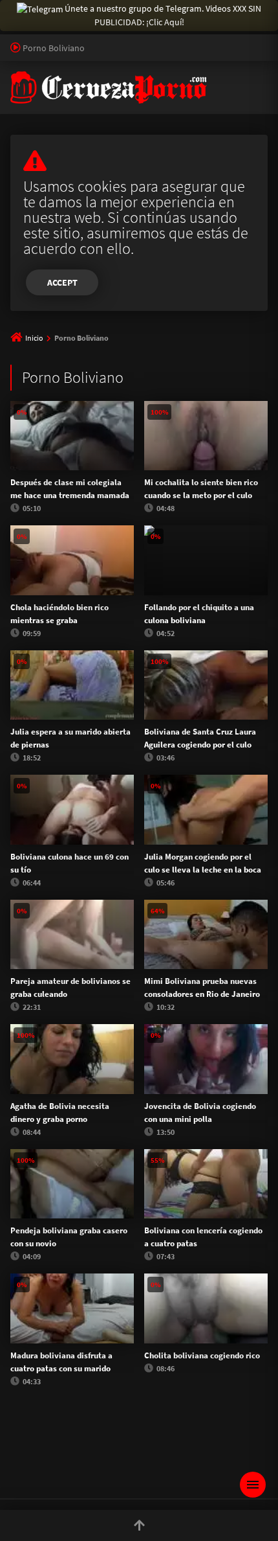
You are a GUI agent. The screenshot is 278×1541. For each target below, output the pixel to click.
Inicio (34, 338)
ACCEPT (62, 282)
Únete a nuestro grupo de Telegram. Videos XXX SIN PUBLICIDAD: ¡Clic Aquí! (163, 15)
